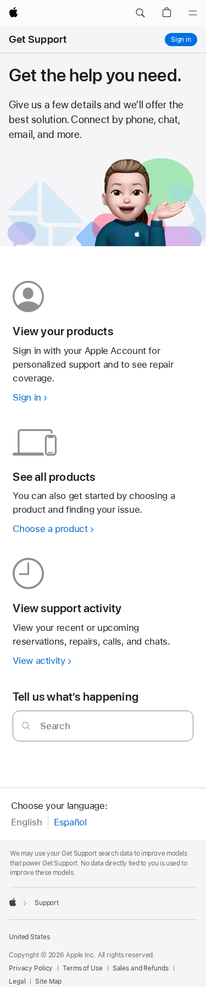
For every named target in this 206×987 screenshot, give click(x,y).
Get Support (38, 39)
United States (29, 937)
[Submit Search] (26, 726)
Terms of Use (83, 968)
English (26, 822)
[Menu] (193, 13)
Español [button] (70, 822)
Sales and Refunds (141, 968)
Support (47, 903)
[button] (140, 13)
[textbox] (103, 726)
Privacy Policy (31, 968)
